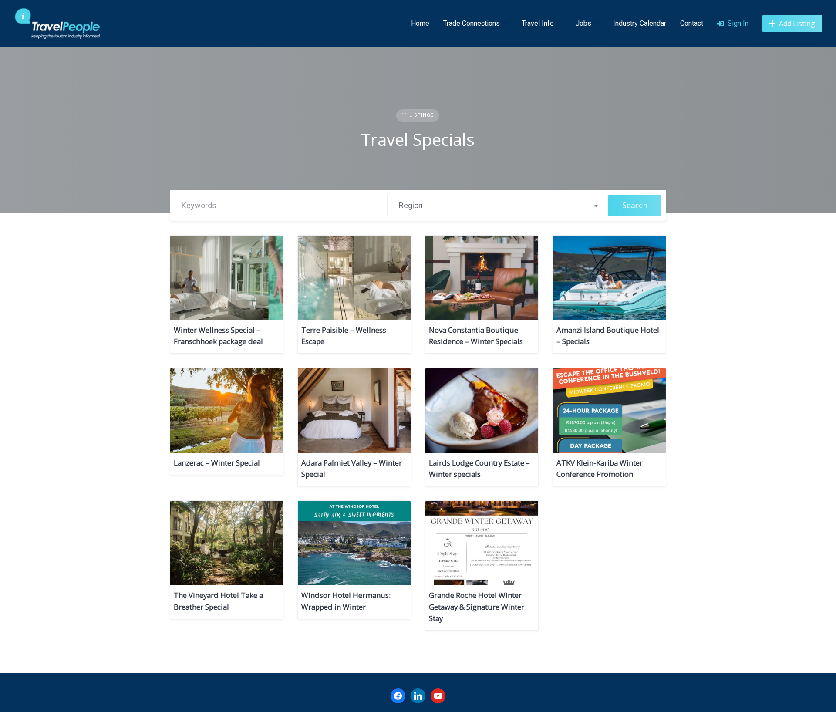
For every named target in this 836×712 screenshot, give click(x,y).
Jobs (583, 23)
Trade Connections (471, 23)
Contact (691, 23)
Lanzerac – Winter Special (217, 463)
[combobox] (498, 205)
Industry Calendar (639, 23)
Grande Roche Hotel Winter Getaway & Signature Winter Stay (476, 606)
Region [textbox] (411, 205)
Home (420, 23)
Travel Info (538, 23)
